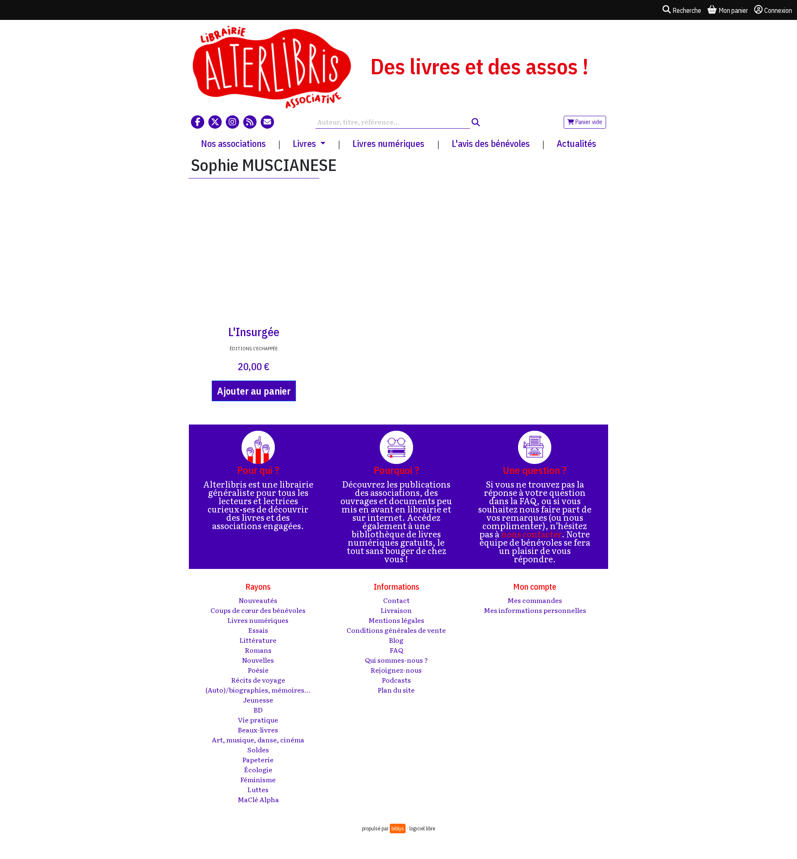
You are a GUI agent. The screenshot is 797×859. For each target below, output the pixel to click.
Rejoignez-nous (396, 670)
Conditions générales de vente (396, 630)
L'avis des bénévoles (491, 143)
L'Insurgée (253, 331)
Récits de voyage (258, 680)
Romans (258, 650)
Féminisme (258, 779)
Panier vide (588, 122)
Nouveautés (258, 600)
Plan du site (396, 690)
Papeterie (258, 759)
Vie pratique (258, 720)
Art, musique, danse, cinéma (258, 739)
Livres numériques (388, 143)
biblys (397, 828)
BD (258, 710)
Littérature (258, 640)
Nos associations (233, 143)
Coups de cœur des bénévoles (258, 610)
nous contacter (531, 533)
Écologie (258, 769)
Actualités (576, 143)
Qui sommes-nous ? (396, 660)
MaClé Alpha (258, 799)
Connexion (778, 10)
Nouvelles (258, 660)
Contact (396, 600)
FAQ (396, 650)
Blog (396, 640)
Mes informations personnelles (535, 610)
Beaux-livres (258, 730)
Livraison (396, 610)
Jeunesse (258, 700)
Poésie (258, 670)
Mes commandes (534, 600)
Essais (258, 630)
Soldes (258, 749)
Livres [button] (305, 143)
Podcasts (396, 680)
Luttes (258, 789)
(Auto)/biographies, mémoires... (257, 690)
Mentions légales (396, 620)
